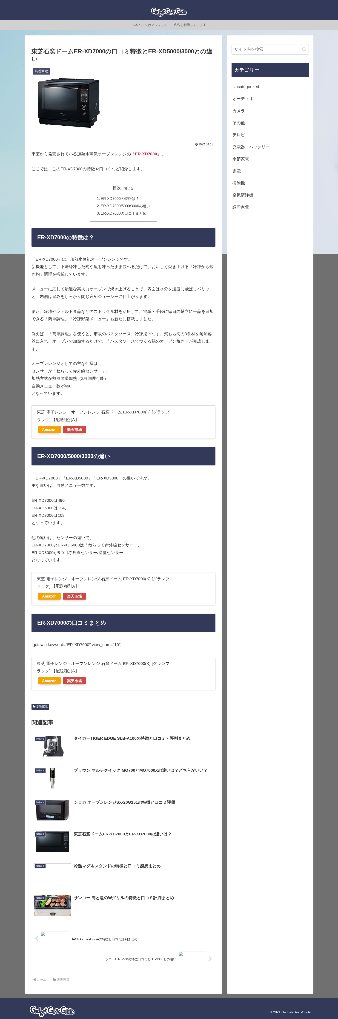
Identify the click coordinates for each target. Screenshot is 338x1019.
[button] (304, 49)
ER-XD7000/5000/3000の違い (125, 206)
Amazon (49, 429)
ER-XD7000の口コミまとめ (123, 213)
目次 (117, 188)
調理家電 (42, 706)
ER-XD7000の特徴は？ (120, 198)
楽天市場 (74, 429)
